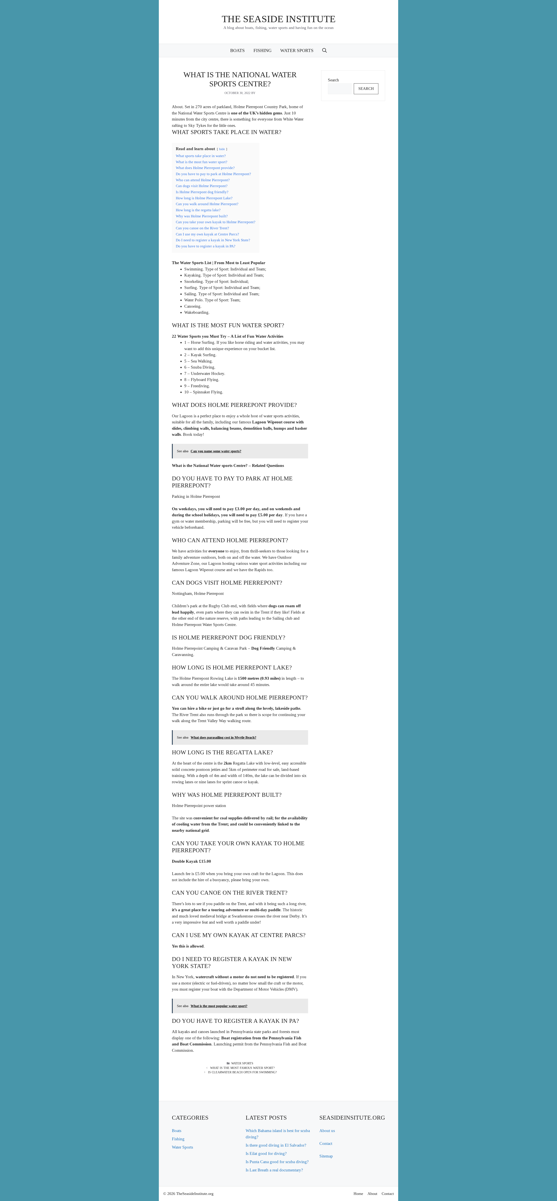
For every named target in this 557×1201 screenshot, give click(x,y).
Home (358, 1193)
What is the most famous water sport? (242, 1068)
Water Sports (297, 50)
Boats (237, 50)
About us (327, 1130)
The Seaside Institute (279, 18)
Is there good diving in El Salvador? (276, 1145)
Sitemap (326, 1156)
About (372, 1193)
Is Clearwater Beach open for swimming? (242, 1072)
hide (222, 149)
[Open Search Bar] (324, 50)
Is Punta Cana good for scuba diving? (277, 1161)
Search (333, 80)
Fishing (262, 50)
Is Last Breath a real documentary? (274, 1170)
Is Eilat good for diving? (266, 1153)
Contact (325, 1143)
